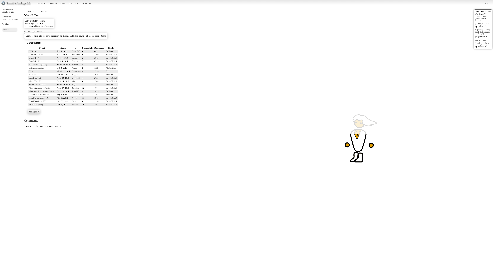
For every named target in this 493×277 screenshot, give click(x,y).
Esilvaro (75, 64)
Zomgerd (75, 88)
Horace (480, 38)
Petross (74, 68)
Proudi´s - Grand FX (37, 101)
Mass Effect (43, 11)
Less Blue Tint (35, 78)
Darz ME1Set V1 (36, 54)
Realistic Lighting (36, 104)
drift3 (479, 20)
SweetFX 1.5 (111, 61)
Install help (6, 17)
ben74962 (76, 54)
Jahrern (42, 21)
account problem (482, 23)
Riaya (74, 84)
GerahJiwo (76, 71)
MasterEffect (111, 68)
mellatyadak (482, 47)
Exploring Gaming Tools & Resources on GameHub (482, 31)
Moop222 (76, 78)
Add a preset (34, 112)
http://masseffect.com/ (44, 26)
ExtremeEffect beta (36, 68)
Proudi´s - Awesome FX (39, 98)
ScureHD (75, 91)
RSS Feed (6, 24)
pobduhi (480, 27)
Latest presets (7, 9)
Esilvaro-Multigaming (38, 64)
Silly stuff (53, 3)
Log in (485, 3)
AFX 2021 (33, 51)
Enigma (75, 74)
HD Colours (34, 74)
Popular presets (8, 12)
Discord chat (86, 3)
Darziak (75, 58)
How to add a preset (10, 19)
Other (108, 71)
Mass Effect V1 (35, 81)
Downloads (73, 3)
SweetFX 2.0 (111, 98)
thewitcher (76, 104)
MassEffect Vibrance (37, 84)
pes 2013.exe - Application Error (482, 42)
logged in (42, 126)
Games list (41, 3)
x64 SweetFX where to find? (481, 15)
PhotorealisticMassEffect (39, 94)
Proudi (74, 98)
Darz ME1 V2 (35, 61)
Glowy (32, 71)
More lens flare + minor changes (42, 91)
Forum (62, 3)
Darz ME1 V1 (35, 58)
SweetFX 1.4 (111, 54)
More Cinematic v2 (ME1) (39, 88)
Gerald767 (76, 51)
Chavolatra (76, 94)
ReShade (109, 51)
